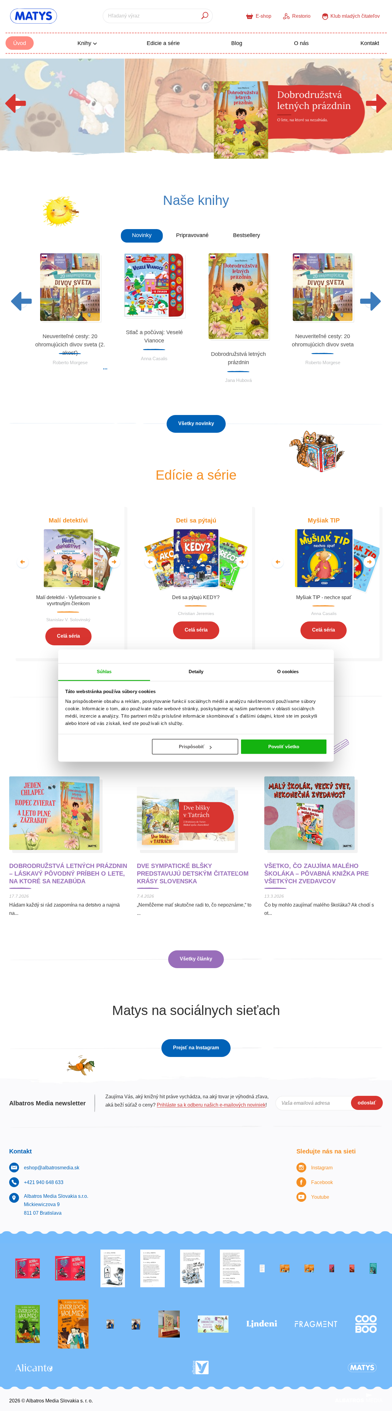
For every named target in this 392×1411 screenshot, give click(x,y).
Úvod (19, 43)
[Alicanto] (34, 1367)
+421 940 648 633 (43, 1182)
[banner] (33, 16)
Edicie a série (163, 43)
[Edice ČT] (27, 1324)
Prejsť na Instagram (196, 1047)
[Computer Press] (192, 1268)
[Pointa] (136, 1324)
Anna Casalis (154, 358)
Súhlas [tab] (104, 671)
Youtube (320, 1197)
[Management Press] (232, 1268)
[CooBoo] (366, 1324)
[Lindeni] (261, 1324)
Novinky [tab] (142, 235)
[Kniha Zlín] (262, 1268)
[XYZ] (70, 1268)
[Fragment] (316, 1324)
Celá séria (68, 636)
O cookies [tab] (288, 671)
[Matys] (362, 1367)
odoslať (367, 1102)
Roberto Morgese (70, 362)
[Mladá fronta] (213, 1324)
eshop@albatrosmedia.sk (51, 1167)
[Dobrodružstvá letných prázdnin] (196, 113)
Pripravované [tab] (192, 235)
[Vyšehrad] (285, 1268)
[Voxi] (112, 1268)
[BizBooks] (309, 1268)
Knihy (85, 43)
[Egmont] (351, 1268)
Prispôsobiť (191, 746)
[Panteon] (73, 1324)
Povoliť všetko (283, 746)
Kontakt (369, 43)
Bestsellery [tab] (246, 235)
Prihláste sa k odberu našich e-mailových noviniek (211, 1104)
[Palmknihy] (110, 1324)
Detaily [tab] (196, 671)
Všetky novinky (196, 423)
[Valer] (169, 1324)
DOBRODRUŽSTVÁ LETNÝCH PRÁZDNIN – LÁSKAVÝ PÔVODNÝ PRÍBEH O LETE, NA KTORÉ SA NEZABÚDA (68, 873)
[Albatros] (200, 1367)
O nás (301, 43)
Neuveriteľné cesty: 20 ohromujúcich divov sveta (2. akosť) (70, 344)
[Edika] (373, 1268)
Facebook (322, 1182)
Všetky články (196, 958)
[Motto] (27, 1268)
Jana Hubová (238, 380)
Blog (236, 43)
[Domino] (152, 1268)
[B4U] (331, 1268)
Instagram (322, 1167)
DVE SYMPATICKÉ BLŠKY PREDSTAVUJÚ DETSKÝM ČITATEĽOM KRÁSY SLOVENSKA (193, 873)
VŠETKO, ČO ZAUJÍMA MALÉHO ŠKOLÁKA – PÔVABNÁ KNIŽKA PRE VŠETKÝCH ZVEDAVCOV (316, 873)
